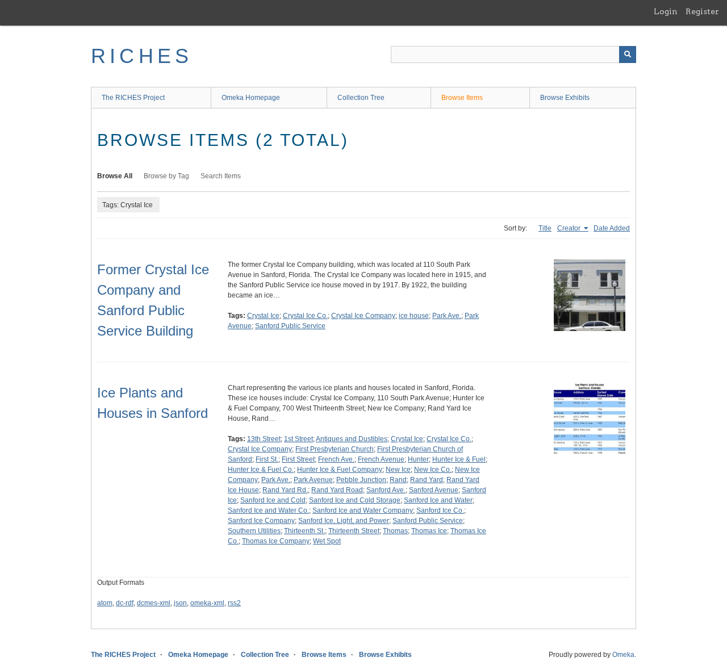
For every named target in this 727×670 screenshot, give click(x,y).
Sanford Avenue (433, 490)
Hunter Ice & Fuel (459, 459)
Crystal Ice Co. (305, 316)
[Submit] (627, 54)
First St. (267, 459)
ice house (414, 316)
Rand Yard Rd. (285, 490)
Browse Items (462, 98)
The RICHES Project (133, 98)
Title (544, 228)
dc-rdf (124, 603)
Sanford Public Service (290, 326)
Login (666, 11)
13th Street (264, 439)
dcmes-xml (153, 603)
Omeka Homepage (251, 98)
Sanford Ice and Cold (273, 500)
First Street (298, 459)
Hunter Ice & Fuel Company (339, 470)
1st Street (298, 439)
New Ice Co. (433, 470)
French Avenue (381, 459)
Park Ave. (446, 316)
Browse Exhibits (565, 98)
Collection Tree (361, 98)
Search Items (220, 176)
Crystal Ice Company (363, 316)
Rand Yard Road (337, 490)
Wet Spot (327, 541)
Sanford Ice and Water (438, 500)
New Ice (398, 470)
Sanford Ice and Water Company (362, 510)
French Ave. (336, 459)
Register (702, 11)
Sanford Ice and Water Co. (268, 510)
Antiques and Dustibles (351, 439)
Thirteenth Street (353, 531)
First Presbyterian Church (334, 449)
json (180, 603)
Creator (569, 228)
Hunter (418, 459)
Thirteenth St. (304, 531)
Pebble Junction (361, 480)
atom (104, 603)
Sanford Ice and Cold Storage (354, 500)
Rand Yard (426, 480)
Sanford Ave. (386, 490)
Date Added (612, 228)
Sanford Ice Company (261, 521)
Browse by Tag (166, 176)
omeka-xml (207, 603)
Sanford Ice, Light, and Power (343, 521)
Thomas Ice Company (276, 541)
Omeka (623, 655)
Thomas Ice (429, 531)
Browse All (114, 176)
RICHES (142, 56)
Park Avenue (313, 480)
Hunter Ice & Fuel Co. (261, 470)
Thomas (395, 531)
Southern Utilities (254, 531)
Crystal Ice (263, 316)
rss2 (234, 603)
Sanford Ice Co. (440, 510)
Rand (398, 480)
